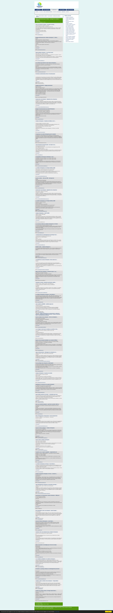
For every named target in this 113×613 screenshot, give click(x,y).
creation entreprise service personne (70, 20)
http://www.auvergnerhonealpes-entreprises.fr (43, 493)
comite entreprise (70, 9)
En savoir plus (57, 611)
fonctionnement (46, 9)
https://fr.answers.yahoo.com (41, 49)
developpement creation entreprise (69, 40)
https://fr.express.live (40, 471)
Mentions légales (40, 607)
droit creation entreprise (69, 26)
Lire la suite (37, 58)
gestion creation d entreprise (70, 37)
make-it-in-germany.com (40, 566)
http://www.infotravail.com (40, 392)
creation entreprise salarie (70, 28)
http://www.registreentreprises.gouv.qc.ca (43, 198)
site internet (62, 9)
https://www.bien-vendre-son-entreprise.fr (43, 269)
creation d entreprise (69, 23)
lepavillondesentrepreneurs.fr (41, 382)
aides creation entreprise (70, 41)
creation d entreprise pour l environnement (47, 313)
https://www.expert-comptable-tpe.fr (42, 292)
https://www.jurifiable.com (40, 60)
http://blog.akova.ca (40, 34)
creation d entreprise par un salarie (70, 35)
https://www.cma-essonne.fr (41, 132)
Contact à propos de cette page (67, 607)
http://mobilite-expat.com (40, 312)
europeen (38, 9)
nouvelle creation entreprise (70, 38)
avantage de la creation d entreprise (46, 314)
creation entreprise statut (70, 27)
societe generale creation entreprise (70, 22)
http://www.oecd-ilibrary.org (41, 244)
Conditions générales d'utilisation (49, 607)
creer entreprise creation (69, 25)
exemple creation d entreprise (70, 24)
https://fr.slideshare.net (40, 232)
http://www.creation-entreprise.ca (42, 257)
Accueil (36, 607)
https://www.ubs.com (40, 371)
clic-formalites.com (40, 154)
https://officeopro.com (40, 350)
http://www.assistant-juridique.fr (41, 327)
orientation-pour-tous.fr (40, 402)
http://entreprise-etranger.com (41, 482)
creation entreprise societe (70, 18)
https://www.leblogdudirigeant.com (42, 176)
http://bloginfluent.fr (40, 519)
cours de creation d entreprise (70, 36)
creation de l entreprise (69, 17)
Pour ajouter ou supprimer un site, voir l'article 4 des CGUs (44, 608)
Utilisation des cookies (57, 607)
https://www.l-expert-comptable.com (42, 437)
